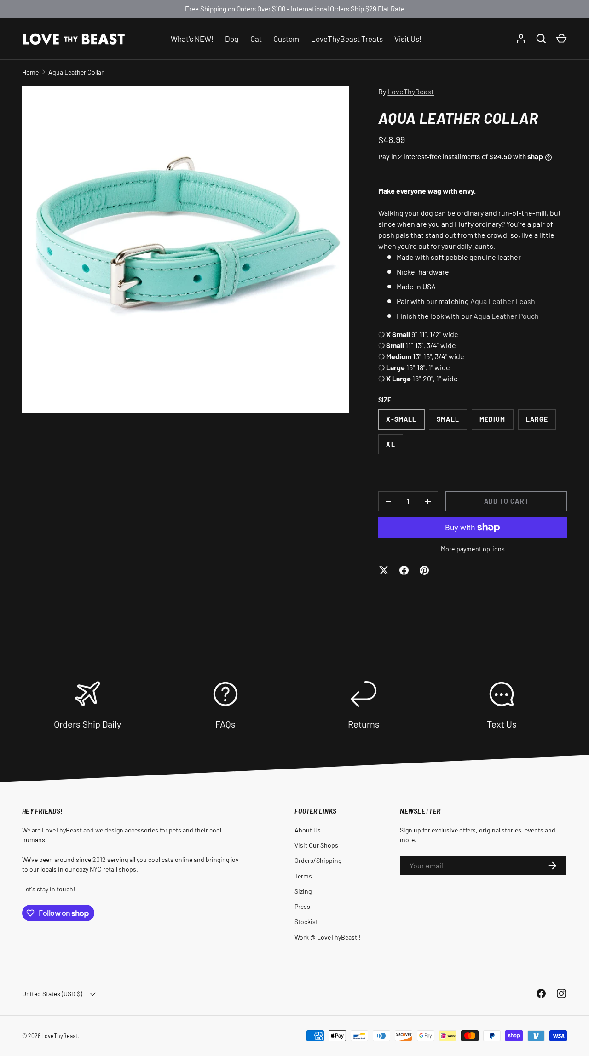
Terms (303, 876)
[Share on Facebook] (404, 570)
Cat (256, 38)
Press (302, 906)
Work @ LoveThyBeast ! (327, 937)
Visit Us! (408, 38)
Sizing (303, 891)
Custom (286, 38)
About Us (307, 830)
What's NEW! (192, 38)
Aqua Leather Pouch (507, 315)
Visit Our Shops (316, 845)
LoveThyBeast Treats (347, 38)
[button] (561, 39)
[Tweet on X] (384, 570)
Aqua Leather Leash (503, 301)
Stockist (306, 921)
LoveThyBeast (410, 91)
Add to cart (506, 501)
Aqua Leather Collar (76, 72)
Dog (231, 38)
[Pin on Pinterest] (424, 570)
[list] (185, 249)
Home (30, 72)
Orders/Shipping (317, 860)
